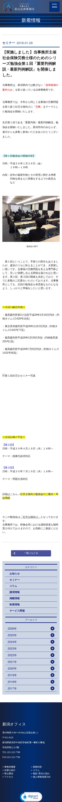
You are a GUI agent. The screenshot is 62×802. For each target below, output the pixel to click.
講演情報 (15, 592)
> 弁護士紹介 (8, 770)
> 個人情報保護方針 (41, 777)
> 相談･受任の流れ (40, 773)
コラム (13, 586)
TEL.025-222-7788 (11, 752)
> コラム (35, 770)
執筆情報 (15, 604)
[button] (31, 796)
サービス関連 (17, 610)
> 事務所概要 (8, 767)
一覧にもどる (31, 553)
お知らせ (15, 573)
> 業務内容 (36, 767)
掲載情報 (15, 598)
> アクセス (7, 777)
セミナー (8, 43)
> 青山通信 (7, 773)
